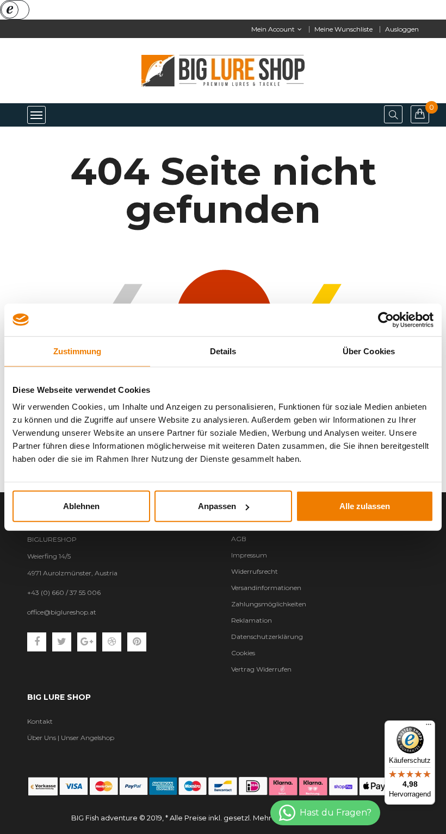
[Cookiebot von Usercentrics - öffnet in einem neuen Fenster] (385, 319)
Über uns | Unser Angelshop (70, 737)
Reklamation (251, 620)
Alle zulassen (364, 506)
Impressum (249, 555)
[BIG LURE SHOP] (223, 786)
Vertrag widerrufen (261, 669)
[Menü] (428, 726)
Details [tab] (223, 350)
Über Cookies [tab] (369, 350)
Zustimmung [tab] (77, 350)
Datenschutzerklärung (267, 636)
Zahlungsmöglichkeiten (268, 604)
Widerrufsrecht (254, 571)
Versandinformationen (266, 588)
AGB (238, 539)
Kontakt (40, 721)
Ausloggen (402, 29)
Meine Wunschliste (343, 29)
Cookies (243, 653)
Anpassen (217, 506)
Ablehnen (81, 506)
